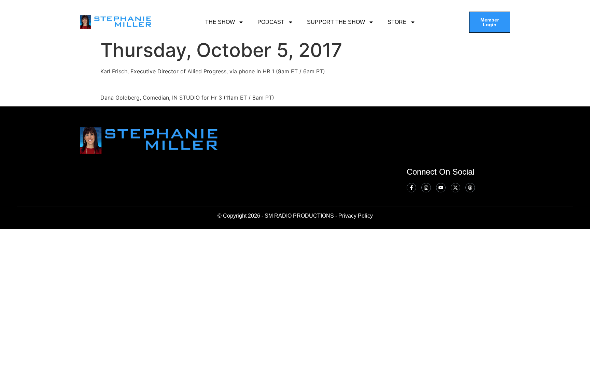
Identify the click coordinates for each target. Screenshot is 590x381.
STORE (397, 22)
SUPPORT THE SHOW (336, 22)
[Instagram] (426, 187)
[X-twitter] (455, 187)
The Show (220, 22)
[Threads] (470, 187)
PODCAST (270, 22)
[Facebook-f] (411, 187)
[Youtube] (441, 187)
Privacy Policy (355, 216)
